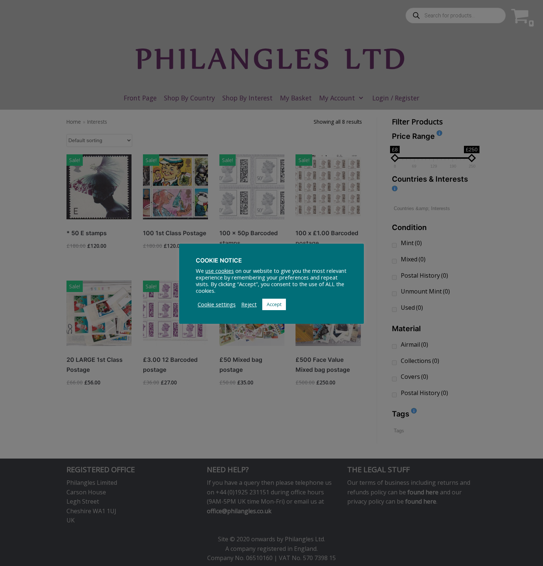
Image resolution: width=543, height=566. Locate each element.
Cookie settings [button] (217, 304)
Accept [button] (274, 304)
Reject (249, 304)
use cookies (219, 270)
